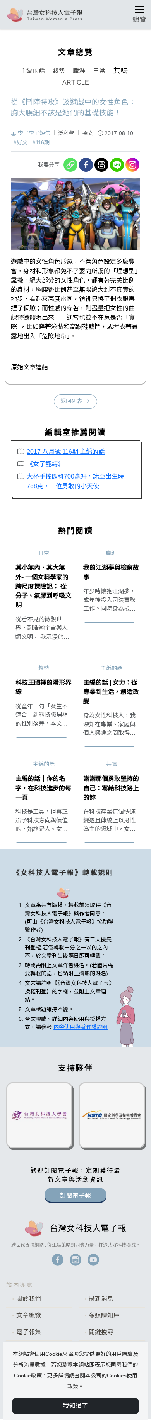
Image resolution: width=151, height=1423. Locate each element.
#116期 (41, 142)
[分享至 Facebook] (86, 165)
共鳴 (120, 70)
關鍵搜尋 (101, 1332)
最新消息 (101, 1299)
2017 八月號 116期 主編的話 (66, 451)
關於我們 (28, 1299)
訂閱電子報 (75, 1195)
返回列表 (71, 401)
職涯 (79, 71)
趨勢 (59, 71)
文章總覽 (28, 1315)
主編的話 (32, 71)
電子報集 (28, 1332)
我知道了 (75, 1406)
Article (75, 82)
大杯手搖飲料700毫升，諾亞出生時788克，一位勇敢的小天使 (75, 481)
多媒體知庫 (104, 1315)
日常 (99, 71)
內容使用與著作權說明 (80, 1027)
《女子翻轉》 (45, 463)
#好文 (20, 142)
